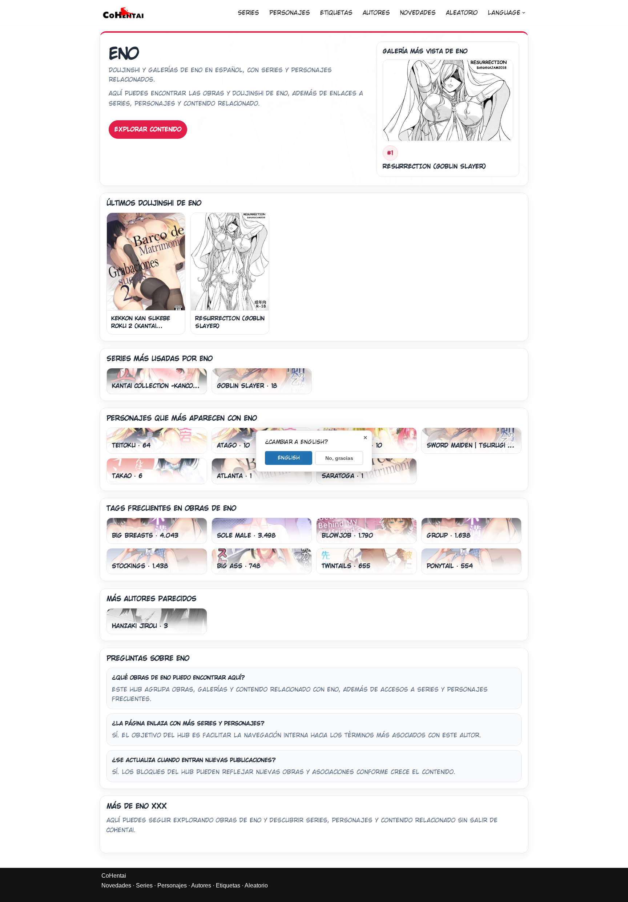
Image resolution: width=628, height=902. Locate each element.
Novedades (418, 13)
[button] (523, 12)
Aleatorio (462, 13)
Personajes (289, 13)
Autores (376, 13)
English (289, 458)
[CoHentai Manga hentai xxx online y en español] (123, 13)
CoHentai (113, 876)
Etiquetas (336, 13)
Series (248, 13)
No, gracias (339, 458)
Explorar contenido (147, 129)
